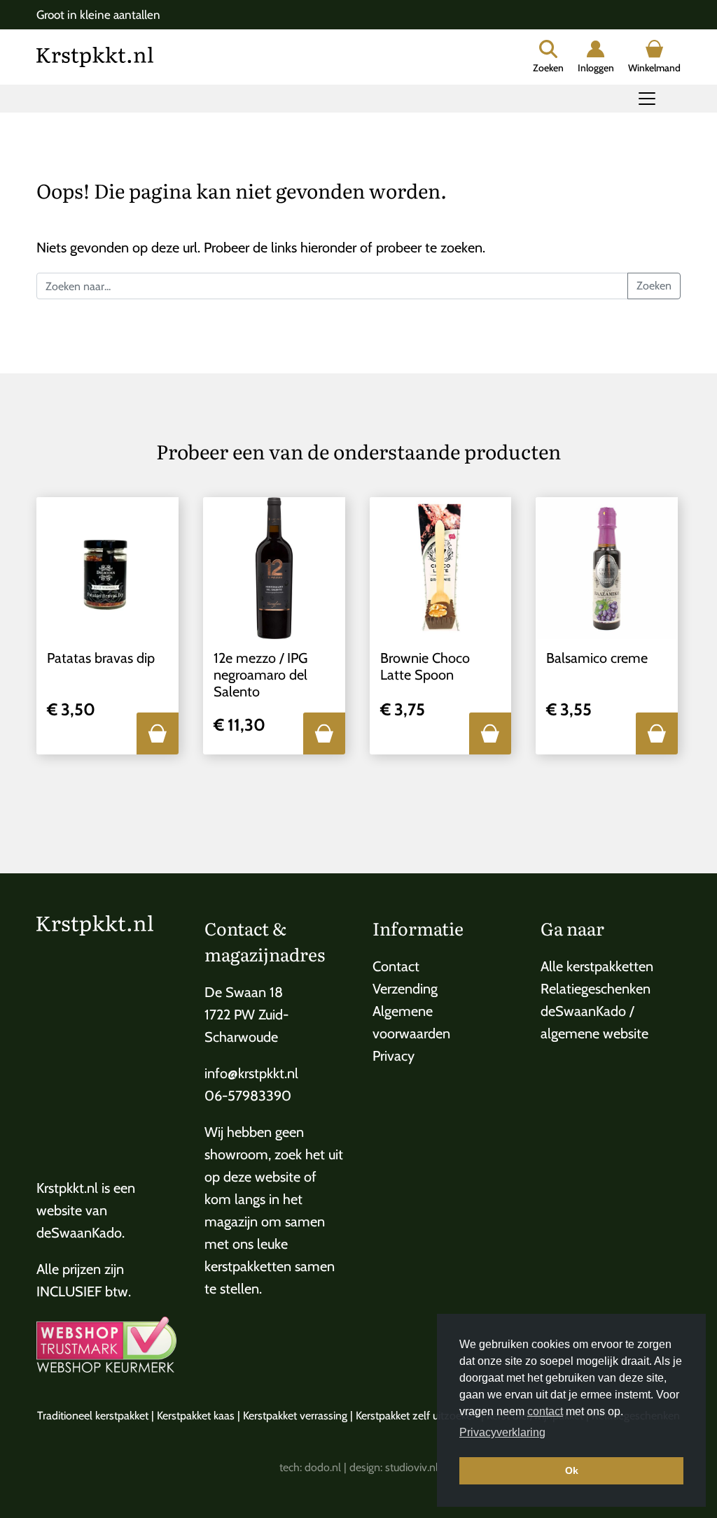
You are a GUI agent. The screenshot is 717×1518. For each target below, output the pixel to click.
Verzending (405, 988)
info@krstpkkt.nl (251, 1073)
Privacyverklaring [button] (502, 1432)
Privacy (394, 1055)
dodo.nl (323, 1467)
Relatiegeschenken (595, 988)
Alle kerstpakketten (597, 966)
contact (545, 1411)
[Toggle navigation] (647, 99)
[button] (158, 733)
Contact (396, 966)
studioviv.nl (411, 1467)
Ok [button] (571, 1470)
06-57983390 (247, 1095)
